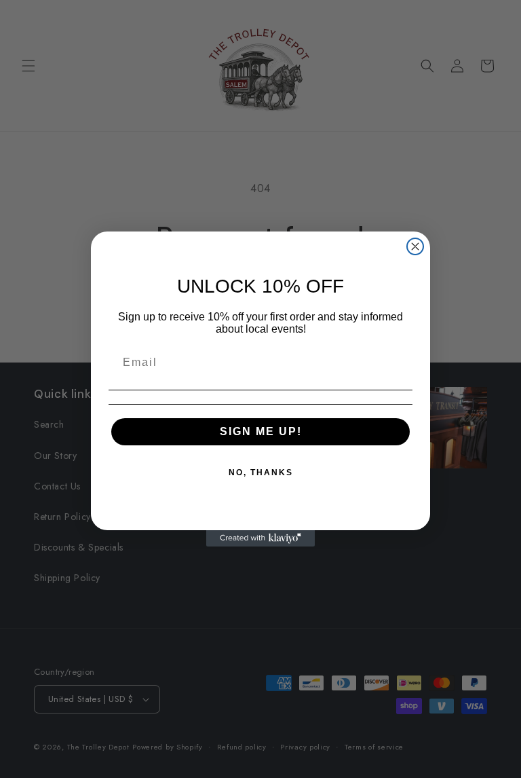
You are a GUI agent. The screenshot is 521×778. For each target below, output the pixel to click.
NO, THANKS (261, 472)
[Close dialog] (415, 246)
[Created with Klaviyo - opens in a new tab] (260, 538)
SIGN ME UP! (261, 431)
